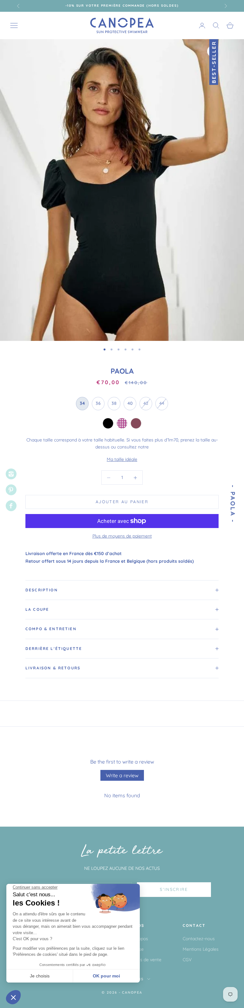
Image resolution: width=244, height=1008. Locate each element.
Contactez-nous (199, 938)
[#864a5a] (136, 423)
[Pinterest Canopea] (11, 490)
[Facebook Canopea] (11, 506)
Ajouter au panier (122, 501)
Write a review (122, 775)
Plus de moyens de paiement (122, 536)
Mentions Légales (201, 949)
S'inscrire (174, 889)
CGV (187, 959)
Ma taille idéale (122, 459)
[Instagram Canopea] (11, 474)
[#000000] (108, 423)
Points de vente (145, 959)
